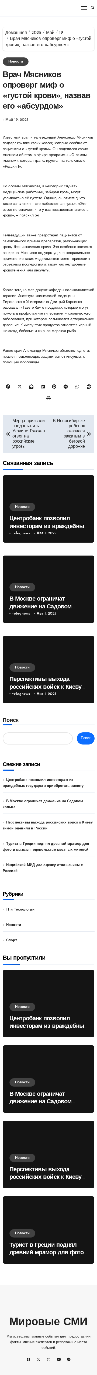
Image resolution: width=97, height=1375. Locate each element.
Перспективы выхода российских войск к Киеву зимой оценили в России (45, 687)
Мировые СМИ (48, 1322)
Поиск (11, 720)
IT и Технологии (20, 909)
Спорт (11, 940)
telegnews (21, 533)
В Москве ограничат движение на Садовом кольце (40, 607)
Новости (15, 61)
